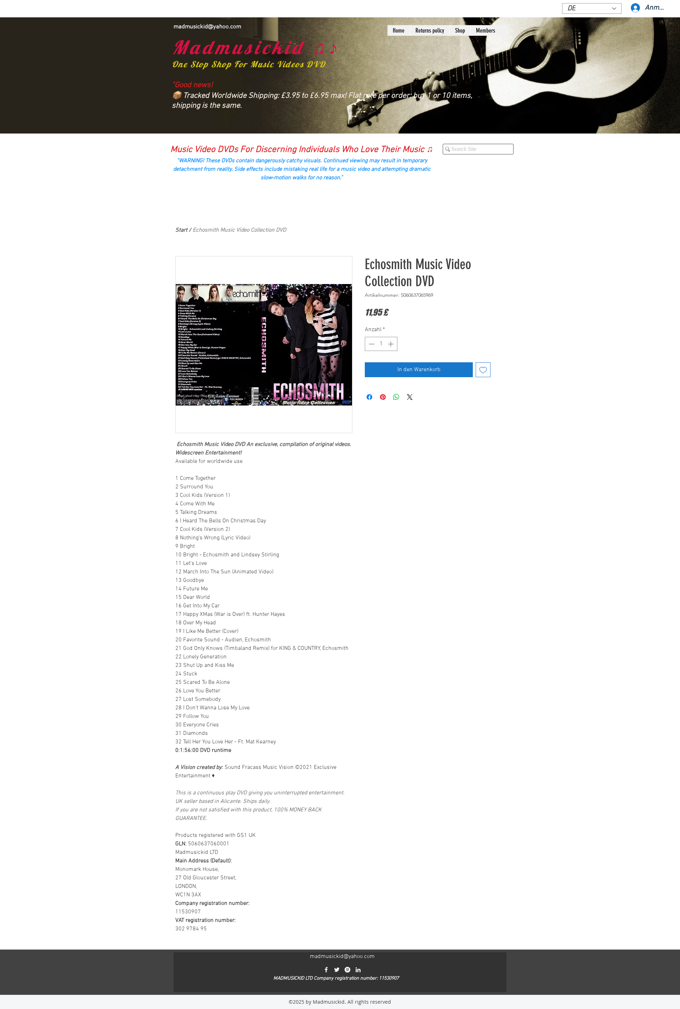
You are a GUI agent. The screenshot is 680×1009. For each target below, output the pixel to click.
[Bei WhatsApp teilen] (396, 397)
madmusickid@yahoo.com (207, 26)
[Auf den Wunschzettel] (483, 369)
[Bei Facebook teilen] (369, 397)
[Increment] (391, 344)
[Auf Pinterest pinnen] (383, 397)
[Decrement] (371, 344)
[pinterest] (347, 969)
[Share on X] (410, 397)
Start (181, 230)
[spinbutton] (381, 344)
